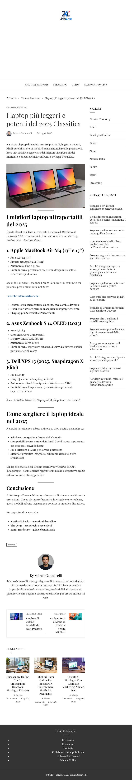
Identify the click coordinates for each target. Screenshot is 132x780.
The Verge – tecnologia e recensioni (31, 525)
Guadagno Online (100, 135)
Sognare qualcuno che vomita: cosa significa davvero (107, 232)
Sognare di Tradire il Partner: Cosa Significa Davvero (107, 309)
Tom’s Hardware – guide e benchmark (32, 529)
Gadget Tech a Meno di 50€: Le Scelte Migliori (58, 623)
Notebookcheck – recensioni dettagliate (33, 521)
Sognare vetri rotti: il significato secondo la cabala (106, 207)
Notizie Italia (97, 159)
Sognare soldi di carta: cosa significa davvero (105, 369)
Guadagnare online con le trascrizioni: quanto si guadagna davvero (18, 683)
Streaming (96, 182)
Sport (93, 174)
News (93, 151)
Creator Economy (17, 108)
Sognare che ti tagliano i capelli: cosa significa (104, 320)
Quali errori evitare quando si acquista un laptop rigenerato (45, 309)
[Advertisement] (66, 48)
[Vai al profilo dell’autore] (46, 561)
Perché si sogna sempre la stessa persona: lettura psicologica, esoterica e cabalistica (105, 271)
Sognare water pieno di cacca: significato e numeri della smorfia (107, 332)
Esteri (93, 127)
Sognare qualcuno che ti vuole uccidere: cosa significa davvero (107, 286)
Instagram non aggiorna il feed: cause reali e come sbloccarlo (105, 346)
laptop (12, 545)
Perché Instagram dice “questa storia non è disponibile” (107, 359)
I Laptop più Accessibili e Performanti (32, 313)
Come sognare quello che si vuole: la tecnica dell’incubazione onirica (106, 244)
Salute (93, 166)
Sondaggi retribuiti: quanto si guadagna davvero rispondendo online (106, 381)
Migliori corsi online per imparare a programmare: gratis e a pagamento (46, 685)
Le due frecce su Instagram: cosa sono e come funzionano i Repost (108, 219)
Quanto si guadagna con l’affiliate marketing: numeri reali (73, 683)
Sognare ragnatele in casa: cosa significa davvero (108, 257)
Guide (93, 143)
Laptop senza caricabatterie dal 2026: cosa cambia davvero (44, 304)
